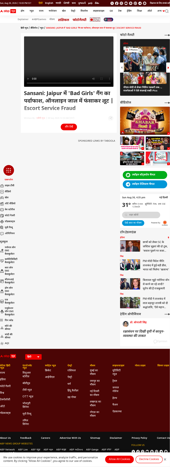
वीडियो (8, 191)
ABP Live (23, 449)
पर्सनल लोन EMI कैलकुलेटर (10, 251)
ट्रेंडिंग (129, 11)
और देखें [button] (69, 127)
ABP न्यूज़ (35, 449)
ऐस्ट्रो (73, 11)
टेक (120, 11)
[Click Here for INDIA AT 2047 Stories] (108, 19)
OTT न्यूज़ (28, 397)
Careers (45, 438)
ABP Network (7, 449)
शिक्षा (139, 11)
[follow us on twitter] (112, 3)
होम (22, 11)
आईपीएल (50, 377)
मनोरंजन (53, 11)
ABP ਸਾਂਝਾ (106, 449)
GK (111, 11)
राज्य (41, 11)
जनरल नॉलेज (115, 389)
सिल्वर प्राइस (163, 366)
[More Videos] (167, 103)
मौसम (52, 19)
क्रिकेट (48, 370)
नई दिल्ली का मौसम (94, 393)
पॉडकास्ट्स (10, 221)
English (49, 3)
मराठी (58, 3)
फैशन (115, 405)
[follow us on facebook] (117, 3)
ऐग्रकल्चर (117, 411)
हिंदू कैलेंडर (73, 391)
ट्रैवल (114, 381)
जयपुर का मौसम (95, 383)
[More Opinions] (167, 314)
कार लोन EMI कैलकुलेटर (9, 271)
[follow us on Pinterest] (135, 3)
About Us (5, 438)
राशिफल (72, 370)
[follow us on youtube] (126, 3)
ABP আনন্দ (48, 449)
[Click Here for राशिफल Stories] (63, 19)
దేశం (97, 3)
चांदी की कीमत (8, 336)
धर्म (69, 384)
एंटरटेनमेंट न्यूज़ (27, 367)
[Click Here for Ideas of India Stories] (95, 19)
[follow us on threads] (121, 3)
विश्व (2, 393)
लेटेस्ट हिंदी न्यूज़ (5, 367)
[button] (8, 173)
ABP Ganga (92, 449)
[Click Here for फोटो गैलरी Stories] (80, 19)
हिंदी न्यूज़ (24, 28)
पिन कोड (9, 320)
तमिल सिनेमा (26, 422)
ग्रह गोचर (72, 397)
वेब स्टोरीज (10, 209)
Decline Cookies (149, 459)
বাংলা (74, 3)
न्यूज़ (32, 11)
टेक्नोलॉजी (5, 400)
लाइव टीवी (9, 185)
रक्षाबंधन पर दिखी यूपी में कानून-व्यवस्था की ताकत (143, 334)
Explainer (23, 19)
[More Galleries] (167, 35)
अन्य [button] (159, 11)
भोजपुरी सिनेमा (26, 405)
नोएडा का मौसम (94, 414)
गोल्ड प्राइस (140, 366)
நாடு (90, 3)
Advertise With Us (70, 438)
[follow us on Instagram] (131, 3)
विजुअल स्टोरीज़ (27, 374)
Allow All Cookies (119, 459)
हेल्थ (114, 398)
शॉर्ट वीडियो (10, 203)
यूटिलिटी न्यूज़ (116, 372)
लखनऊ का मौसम (95, 403)
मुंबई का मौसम (94, 372)
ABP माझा (61, 449)
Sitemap (95, 438)
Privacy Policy (139, 438)
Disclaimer (116, 438)
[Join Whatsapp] (145, 3)
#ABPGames (39, 19)
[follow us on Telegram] (140, 3)
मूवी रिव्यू (9, 227)
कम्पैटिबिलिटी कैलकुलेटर (11, 261)
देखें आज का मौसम (133, 223)
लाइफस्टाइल (98, 11)
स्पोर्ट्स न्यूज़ (50, 366)
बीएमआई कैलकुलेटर (9, 281)
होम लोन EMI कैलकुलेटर (9, 291)
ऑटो (149, 11)
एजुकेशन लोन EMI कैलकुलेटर (9, 311)
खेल (64, 11)
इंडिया (3, 379)
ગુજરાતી (82, 3)
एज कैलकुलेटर (9, 301)
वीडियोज (34, 28)
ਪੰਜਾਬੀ (66, 3)
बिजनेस (84, 11)
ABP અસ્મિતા (76, 449)
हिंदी (41, 3)
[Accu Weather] (165, 223)
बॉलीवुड (26, 383)
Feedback (25, 438)
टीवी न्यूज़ (27, 390)
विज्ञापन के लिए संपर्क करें (160, 3)
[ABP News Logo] (8, 11)
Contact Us (163, 438)
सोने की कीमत (8, 328)
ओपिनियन (10, 233)
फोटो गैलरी (10, 215)
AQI (7, 343)
